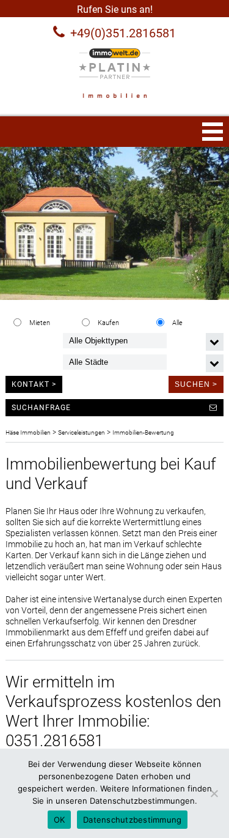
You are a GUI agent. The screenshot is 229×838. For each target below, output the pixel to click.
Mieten (39, 323)
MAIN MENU (212, 131)
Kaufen (108, 323)
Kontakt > (34, 384)
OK (59, 820)
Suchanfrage (41, 407)
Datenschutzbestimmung (132, 820)
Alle (177, 323)
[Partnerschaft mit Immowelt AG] (114, 64)
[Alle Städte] (115, 362)
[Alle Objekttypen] (115, 340)
